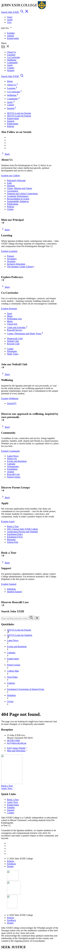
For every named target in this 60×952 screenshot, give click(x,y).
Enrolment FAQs (15, 537)
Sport (9, 313)
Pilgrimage (12, 351)
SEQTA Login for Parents (19, 630)
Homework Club (15, 338)
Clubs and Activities (16, 327)
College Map (13, 671)
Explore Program (9, 308)
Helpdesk (11, 589)
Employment (13, 38)
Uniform (11, 683)
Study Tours (12, 354)
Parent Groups (13, 477)
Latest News (12, 456)
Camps (10, 348)
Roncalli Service (14, 330)
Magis (10, 321)
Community (12, 98)
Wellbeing (12, 95)
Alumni (10, 35)
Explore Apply (8, 521)
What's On (12, 458)
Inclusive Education (16, 264)
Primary (10, 256)
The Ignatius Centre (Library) (20, 266)
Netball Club (13, 341)
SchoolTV (12, 403)
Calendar (11, 464)
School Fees (12, 542)
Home (10, 81)
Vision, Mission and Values (19, 188)
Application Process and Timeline (22, 531)
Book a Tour (13, 526)
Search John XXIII (10, 12)
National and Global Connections (22, 193)
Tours (9, 17)
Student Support (14, 591)
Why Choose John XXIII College (22, 529)
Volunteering (13, 466)
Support (11, 108)
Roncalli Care (13, 474)
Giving (10, 209)
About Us (12, 85)
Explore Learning (9, 251)
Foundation (12, 469)
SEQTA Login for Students (19, 635)
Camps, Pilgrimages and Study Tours (24, 333)
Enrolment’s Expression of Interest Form (25, 689)
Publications (12, 204)
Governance (12, 191)
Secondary (12, 258)
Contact (10, 105)
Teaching (11, 261)
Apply (10, 19)
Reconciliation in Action (18, 199)
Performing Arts (14, 318)
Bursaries (11, 539)
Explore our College (10, 175)
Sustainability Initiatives (18, 201)
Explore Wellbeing (9, 398)
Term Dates (12, 677)
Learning (11, 88)
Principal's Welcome (16, 180)
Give (9, 22)
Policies (10, 206)
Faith (9, 183)
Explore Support (8, 584)
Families (11, 33)
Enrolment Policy (15, 534)
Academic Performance (18, 196)
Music (10, 316)
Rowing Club (13, 343)
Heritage (11, 185)
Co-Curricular (13, 91)
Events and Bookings (17, 461)
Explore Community (10, 451)
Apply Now (7, 788)
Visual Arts (12, 324)
